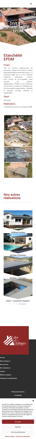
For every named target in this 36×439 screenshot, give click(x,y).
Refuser (18, 427)
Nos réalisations (5, 368)
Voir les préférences (18, 432)
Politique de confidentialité (23, 436)
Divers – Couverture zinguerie (18, 301)
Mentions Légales (10, 436)
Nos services (4, 364)
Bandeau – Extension (18, 278)
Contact (2, 371)
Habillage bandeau (18, 232)
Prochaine (22, 304)
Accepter (18, 422)
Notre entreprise (5, 361)
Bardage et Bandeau (18, 255)
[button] (33, 401)
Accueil (2, 357)
